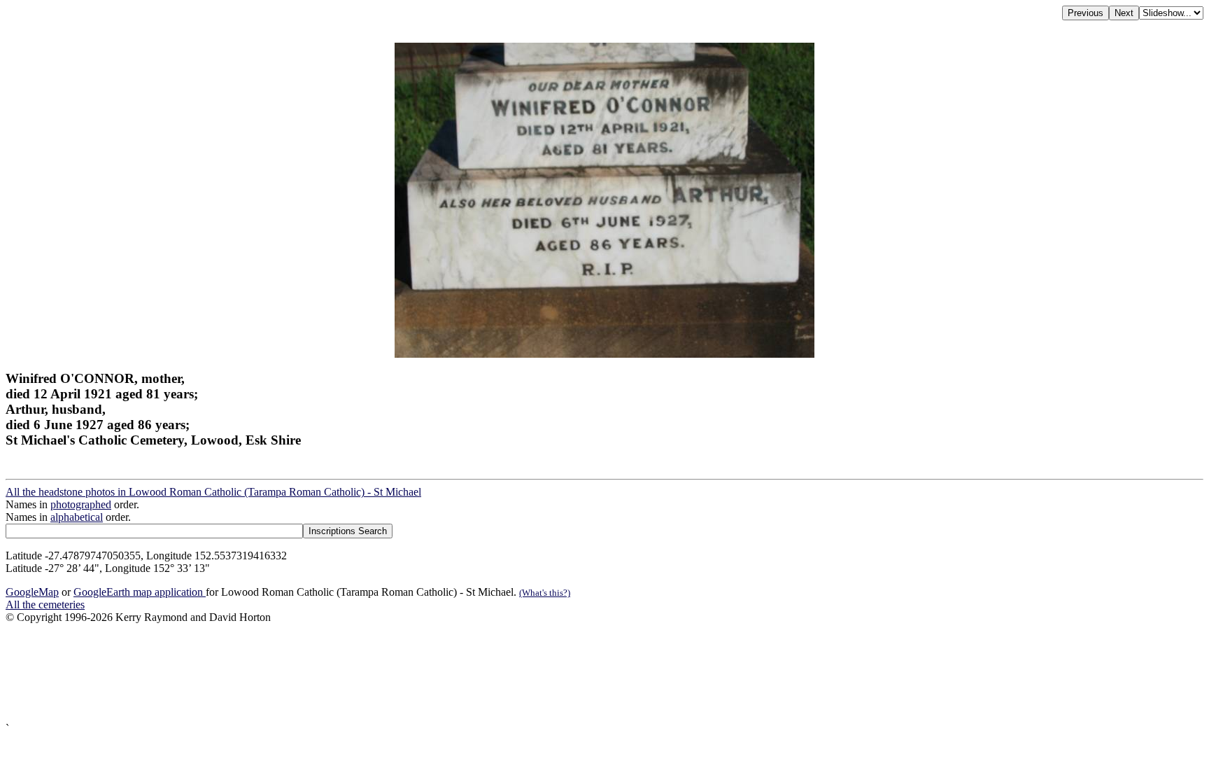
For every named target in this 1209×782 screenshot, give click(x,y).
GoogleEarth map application (139, 592)
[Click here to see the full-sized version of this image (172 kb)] (604, 354)
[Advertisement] (425, 673)
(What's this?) (544, 592)
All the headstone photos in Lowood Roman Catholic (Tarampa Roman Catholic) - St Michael (213, 492)
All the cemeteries (45, 604)
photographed (80, 504)
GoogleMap (32, 592)
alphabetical (76, 517)
